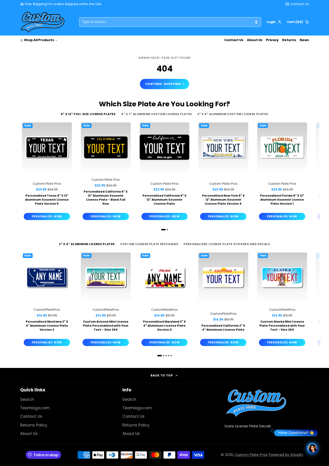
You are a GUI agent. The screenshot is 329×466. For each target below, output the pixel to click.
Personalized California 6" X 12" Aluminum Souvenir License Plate (164, 172)
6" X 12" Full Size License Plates (88, 114)
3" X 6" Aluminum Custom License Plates (232, 114)
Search (27, 399)
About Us (254, 40)
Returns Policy (33, 425)
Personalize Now (47, 216)
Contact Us (233, 40)
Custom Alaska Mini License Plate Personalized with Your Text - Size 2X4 (282, 300)
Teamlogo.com (35, 408)
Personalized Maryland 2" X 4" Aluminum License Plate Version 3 (164, 300)
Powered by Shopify (285, 454)
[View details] (256, 403)
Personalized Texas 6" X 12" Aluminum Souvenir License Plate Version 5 (47, 172)
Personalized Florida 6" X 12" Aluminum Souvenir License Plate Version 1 (282, 172)
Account (274, 22)
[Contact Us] (297, 4)
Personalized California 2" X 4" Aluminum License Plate (223, 300)
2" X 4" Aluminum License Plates (87, 244)
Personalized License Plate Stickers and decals (227, 244)
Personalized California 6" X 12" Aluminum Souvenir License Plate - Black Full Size (105, 172)
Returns (289, 40)
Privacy (272, 40)
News (304, 40)
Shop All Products (39, 40)
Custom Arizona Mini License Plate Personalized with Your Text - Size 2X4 (105, 300)
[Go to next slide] (307, 175)
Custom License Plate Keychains (149, 244)
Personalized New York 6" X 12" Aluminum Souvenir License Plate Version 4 (223, 172)
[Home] (42, 22)
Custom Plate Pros (251, 454)
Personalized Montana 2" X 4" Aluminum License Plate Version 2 (47, 300)
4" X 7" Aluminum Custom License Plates (156, 114)
